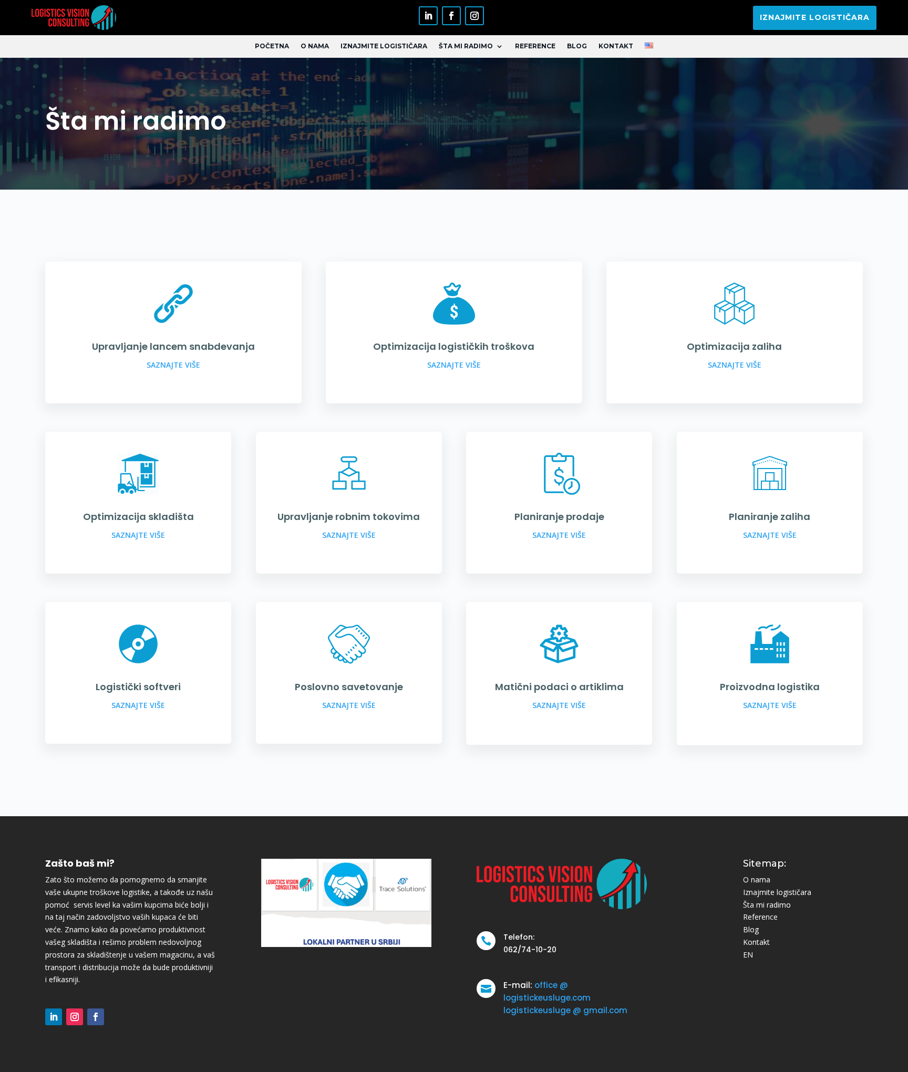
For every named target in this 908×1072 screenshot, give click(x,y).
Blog (577, 46)
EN (748, 955)
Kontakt (616, 46)
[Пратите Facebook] (451, 15)
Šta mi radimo (466, 46)
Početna (272, 46)
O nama (315, 46)
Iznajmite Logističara (383, 46)
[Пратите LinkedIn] (428, 15)
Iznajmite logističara (815, 17)
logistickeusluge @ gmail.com (565, 1010)
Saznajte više (173, 365)
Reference (535, 46)
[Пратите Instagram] (474, 15)
